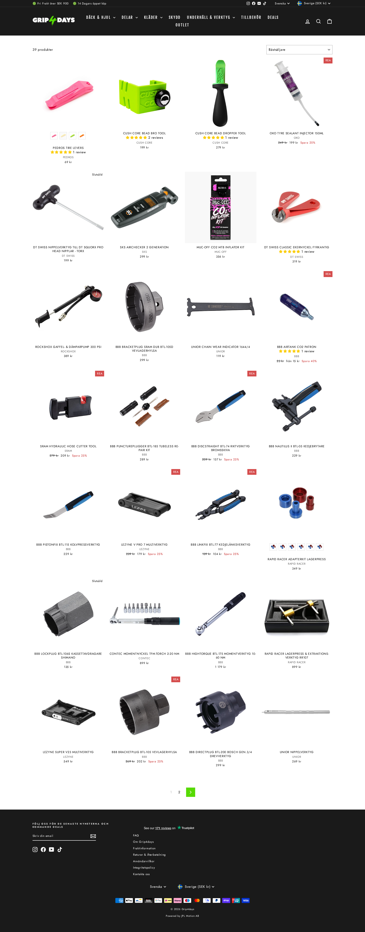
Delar (128, 17)
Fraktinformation (144, 848)
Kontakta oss (141, 874)
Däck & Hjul (99, 17)
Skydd (175, 17)
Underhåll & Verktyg (209, 17)
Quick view (68, 124)
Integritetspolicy (144, 867)
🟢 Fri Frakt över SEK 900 (51, 3)
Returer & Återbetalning (149, 854)
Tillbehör (251, 17)
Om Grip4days (143, 842)
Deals (273, 17)
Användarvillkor (144, 861)
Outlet (182, 25)
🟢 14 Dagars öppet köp (89, 3)
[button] (62, 152)
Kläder (151, 17)
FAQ (136, 835)
